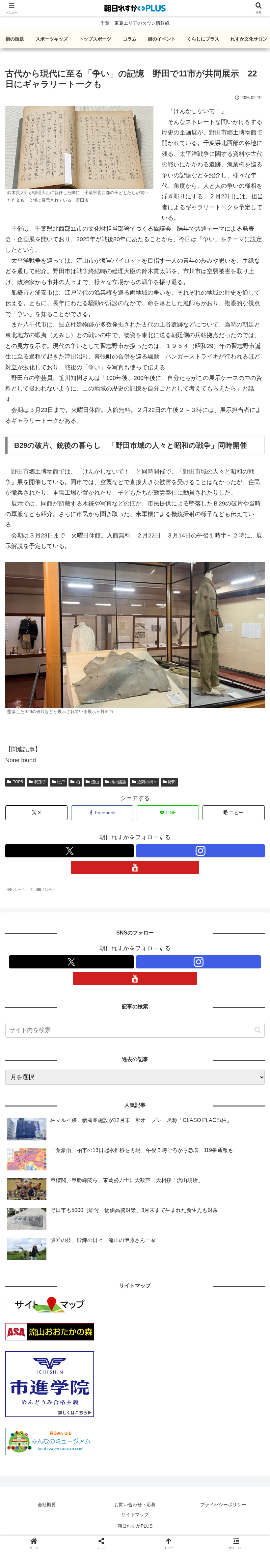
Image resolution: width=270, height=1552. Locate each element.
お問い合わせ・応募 (135, 1504)
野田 (172, 782)
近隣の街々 (147, 782)
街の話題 (118, 782)
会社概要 (47, 1504)
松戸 (61, 782)
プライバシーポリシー (223, 1504)
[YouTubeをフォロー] (135, 867)
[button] (233, 812)
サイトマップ (135, 1514)
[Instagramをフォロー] (200, 850)
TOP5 (18, 782)
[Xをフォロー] (69, 850)
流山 (95, 782)
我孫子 (40, 782)
